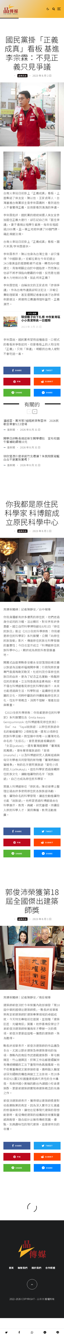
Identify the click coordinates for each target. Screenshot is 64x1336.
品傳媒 (40, 1299)
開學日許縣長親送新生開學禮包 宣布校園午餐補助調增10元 (31, 440)
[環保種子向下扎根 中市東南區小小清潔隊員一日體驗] (10, 322)
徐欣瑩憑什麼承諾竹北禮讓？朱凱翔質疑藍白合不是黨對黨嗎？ (31, 457)
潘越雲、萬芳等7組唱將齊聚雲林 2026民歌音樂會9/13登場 (31, 422)
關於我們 (36, 1267)
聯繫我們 (22, 1267)
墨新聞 (11, 429)
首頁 (11, 1267)
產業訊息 (22, 75)
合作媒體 (50, 1267)
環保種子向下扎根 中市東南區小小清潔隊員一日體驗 (40, 318)
